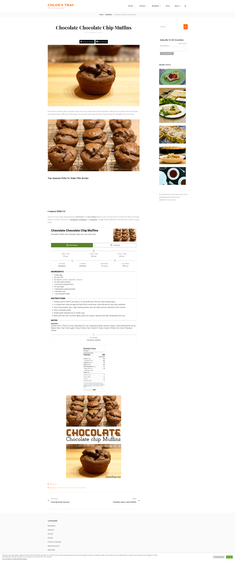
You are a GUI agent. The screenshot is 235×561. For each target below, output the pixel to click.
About (177, 6)
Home (101, 14)
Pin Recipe (116, 245)
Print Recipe (102, 41)
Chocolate (62, 487)
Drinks (50, 538)
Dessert (142, 6)
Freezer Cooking (54, 542)
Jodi (85, 32)
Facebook (74, 220)
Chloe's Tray (61, 5)
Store (168, 6)
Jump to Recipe (88, 41)
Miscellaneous (53, 546)
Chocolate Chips (73, 487)
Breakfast (155, 6)
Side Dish (51, 550)
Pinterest (93, 220)
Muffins (83, 487)
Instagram (83, 220)
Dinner (130, 6)
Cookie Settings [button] (219, 557)
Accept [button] (229, 557)
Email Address (164, 46)
